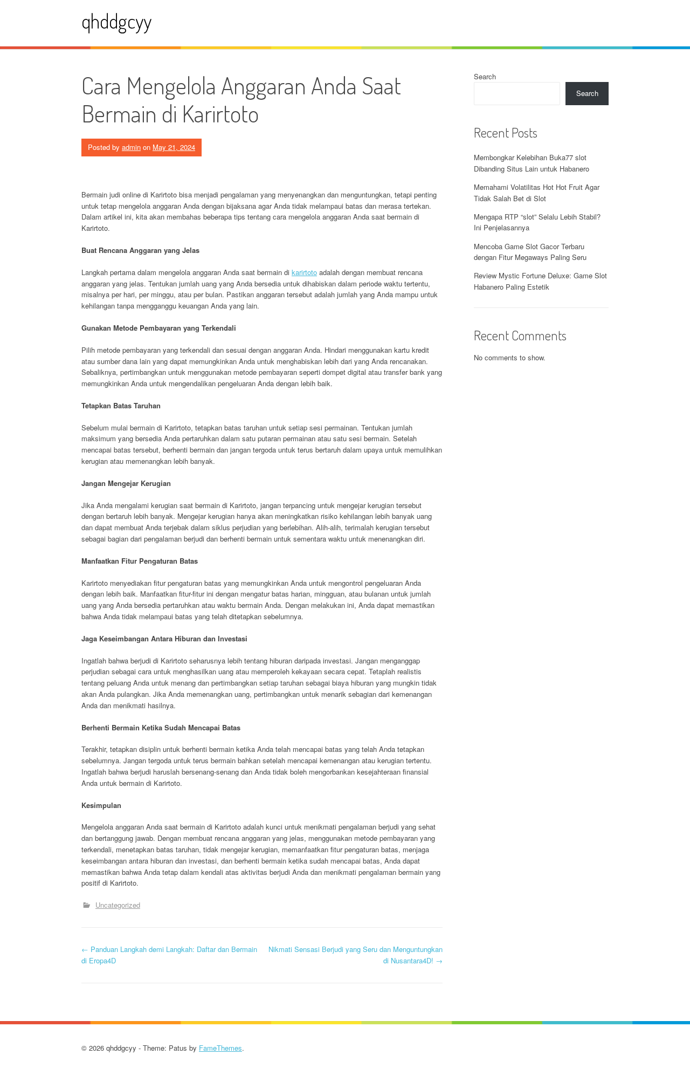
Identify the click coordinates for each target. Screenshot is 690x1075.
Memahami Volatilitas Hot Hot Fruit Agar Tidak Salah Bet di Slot (536, 192)
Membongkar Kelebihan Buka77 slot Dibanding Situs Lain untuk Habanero (531, 163)
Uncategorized (117, 905)
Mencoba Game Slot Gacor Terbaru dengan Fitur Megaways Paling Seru (530, 252)
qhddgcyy (116, 20)
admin (131, 147)
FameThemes (220, 1048)
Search (485, 76)
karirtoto (304, 272)
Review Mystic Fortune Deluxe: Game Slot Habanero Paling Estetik (540, 281)
